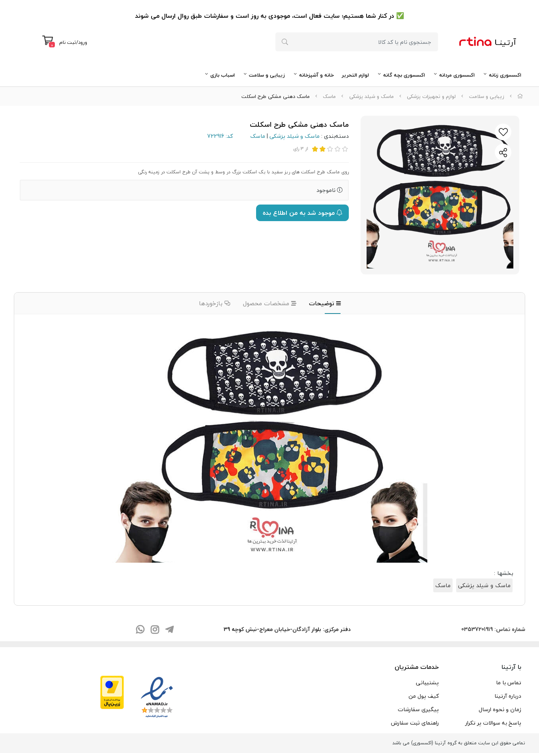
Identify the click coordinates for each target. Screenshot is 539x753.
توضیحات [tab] (322, 303)
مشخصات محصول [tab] (267, 303)
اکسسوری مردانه (457, 75)
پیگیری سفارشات (418, 709)
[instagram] (155, 630)
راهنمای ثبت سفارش (415, 723)
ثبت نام (67, 42)
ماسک (329, 96)
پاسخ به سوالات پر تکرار (493, 723)
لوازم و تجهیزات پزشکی (431, 96)
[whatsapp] (140, 630)
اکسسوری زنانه (505, 75)
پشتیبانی (427, 682)
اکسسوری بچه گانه (404, 75)
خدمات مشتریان (417, 666)
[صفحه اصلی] (520, 96)
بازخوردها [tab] (212, 303)
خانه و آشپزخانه (316, 75)
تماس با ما (508, 682)
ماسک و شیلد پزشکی (371, 96)
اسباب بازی (222, 75)
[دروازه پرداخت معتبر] (112, 691)
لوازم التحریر (355, 75)
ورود (82, 42)
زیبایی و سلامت (267, 75)
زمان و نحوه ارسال (500, 709)
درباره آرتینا (507, 696)
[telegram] (169, 630)
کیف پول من (423, 696)
